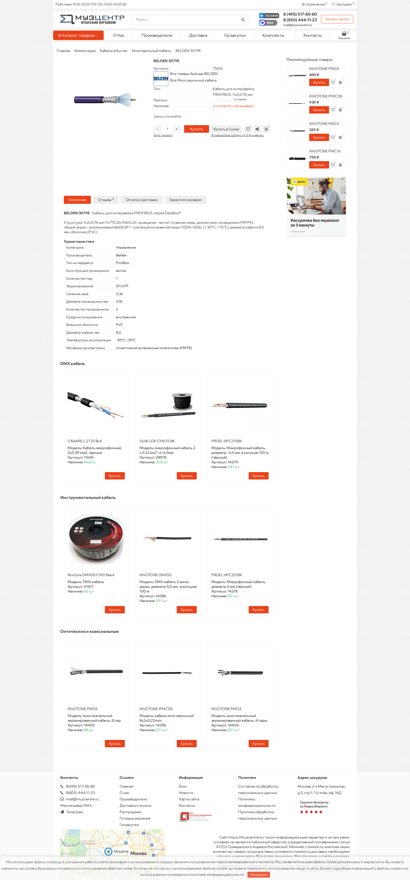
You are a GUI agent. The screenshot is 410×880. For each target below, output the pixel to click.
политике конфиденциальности (217, 874)
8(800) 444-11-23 (80, 792)
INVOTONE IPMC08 (156, 709)
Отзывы (106, 199)
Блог (183, 786)
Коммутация (85, 50)
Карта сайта (189, 799)
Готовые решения (135, 818)
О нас (124, 792)
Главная (63, 50)
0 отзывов (240, 99)
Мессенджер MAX (76, 805)
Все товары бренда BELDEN (194, 73)
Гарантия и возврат (185, 199)
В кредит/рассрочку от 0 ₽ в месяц (237, 135)
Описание (77, 199)
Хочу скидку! (163, 135)
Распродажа (130, 812)
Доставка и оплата (135, 805)
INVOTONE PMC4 (226, 709)
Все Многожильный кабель (193, 80)
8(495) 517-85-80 (80, 786)
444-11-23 (300, 19)
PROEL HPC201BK (226, 575)
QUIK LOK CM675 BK (157, 441)
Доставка (198, 35)
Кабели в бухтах (113, 50)
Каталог (78, 35)
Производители (157, 35)
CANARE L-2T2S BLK (85, 441)
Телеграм (74, 812)
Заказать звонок (337, 19)
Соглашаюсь (259, 874)
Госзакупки (235, 35)
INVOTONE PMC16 (324, 151)
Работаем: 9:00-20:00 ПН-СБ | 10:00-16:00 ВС (91, 4)
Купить (196, 129)
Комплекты (273, 35)
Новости (186, 792)
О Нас (119, 35)
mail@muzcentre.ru (297, 25)
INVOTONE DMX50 (156, 575)
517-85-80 (300, 14)
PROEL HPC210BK (226, 441)
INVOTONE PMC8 (82, 709)
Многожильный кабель (151, 50)
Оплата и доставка (142, 199)
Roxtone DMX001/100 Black (91, 575)
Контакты (312, 35)
